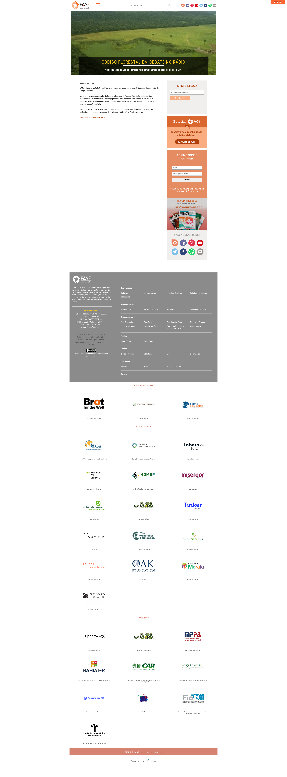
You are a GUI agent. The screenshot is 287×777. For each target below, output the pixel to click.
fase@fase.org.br (93, 327)
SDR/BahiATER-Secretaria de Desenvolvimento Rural (94, 680)
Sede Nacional (195, 326)
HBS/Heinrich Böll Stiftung (94, 489)
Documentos (195, 354)
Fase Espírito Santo (174, 322)
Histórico (124, 293)
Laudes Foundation (94, 579)
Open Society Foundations (94, 609)
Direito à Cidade (127, 309)
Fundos (124, 336)
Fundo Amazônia (143, 519)
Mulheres (170, 309)
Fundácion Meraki (192, 579)
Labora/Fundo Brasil (193, 459)
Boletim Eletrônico (174, 366)
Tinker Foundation (192, 519)
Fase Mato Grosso (197, 322)
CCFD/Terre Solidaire (192, 418)
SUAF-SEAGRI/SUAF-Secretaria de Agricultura (193, 680)
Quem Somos (126, 288)
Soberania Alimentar (198, 309)
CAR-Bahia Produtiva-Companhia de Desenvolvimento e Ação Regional (143, 681)
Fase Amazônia (127, 322)
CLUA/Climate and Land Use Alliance (143, 459)
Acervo (124, 349)
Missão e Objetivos (174, 293)
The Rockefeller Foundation (143, 549)
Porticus (94, 549)
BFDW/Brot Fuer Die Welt (94, 418)
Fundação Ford (143, 418)
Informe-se (125, 361)
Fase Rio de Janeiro (151, 326)
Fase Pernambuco (128, 326)
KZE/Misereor (193, 489)
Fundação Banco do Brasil (94, 712)
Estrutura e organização (199, 293)
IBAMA (143, 712)
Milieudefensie (94, 519)
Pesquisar (180, 98)
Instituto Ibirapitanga (94, 650)
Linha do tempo (150, 293)
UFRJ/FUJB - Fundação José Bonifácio (94, 743)
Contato (124, 374)
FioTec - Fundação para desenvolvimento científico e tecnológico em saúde (193, 712)
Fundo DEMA (126, 341)
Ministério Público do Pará (193, 650)
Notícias (124, 366)
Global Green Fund (192, 549)
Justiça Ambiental (151, 309)
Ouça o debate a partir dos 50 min (93, 117)
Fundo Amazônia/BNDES (143, 650)
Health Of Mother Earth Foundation (143, 489)
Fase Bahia (148, 322)
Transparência (126, 297)
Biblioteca (148, 354)
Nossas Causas (127, 304)
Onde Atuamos (127, 317)
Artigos (146, 366)
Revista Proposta (127, 354)
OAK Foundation (144, 579)
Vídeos (170, 354)
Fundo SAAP (149, 341)
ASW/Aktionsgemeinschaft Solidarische (94, 459)
